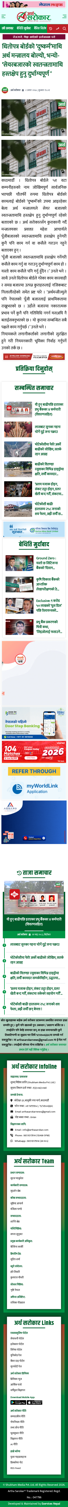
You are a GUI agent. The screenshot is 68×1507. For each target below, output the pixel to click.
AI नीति (13, 1444)
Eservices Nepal (51, 1503)
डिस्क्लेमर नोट (16, 1462)
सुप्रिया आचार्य (16, 1203)
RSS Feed (15, 1468)
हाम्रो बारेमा (15, 1451)
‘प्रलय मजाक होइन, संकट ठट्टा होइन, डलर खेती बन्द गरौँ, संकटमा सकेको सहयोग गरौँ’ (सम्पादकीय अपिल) (48, 489)
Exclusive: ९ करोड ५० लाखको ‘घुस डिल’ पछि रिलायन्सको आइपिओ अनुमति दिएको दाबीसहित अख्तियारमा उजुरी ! (49, 605)
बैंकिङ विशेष (40, 28)
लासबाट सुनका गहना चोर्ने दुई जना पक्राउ (48, 429)
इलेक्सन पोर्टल (17, 1344)
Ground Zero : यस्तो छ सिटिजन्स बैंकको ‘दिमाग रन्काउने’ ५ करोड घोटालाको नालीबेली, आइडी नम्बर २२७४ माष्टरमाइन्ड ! (48, 563)
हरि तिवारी (15, 1272)
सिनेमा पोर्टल (16, 1350)
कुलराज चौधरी (17, 1277)
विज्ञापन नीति (16, 1439)
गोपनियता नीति (17, 1422)
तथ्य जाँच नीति (17, 1427)
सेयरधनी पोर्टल (17, 1338)
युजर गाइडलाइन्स (18, 1457)
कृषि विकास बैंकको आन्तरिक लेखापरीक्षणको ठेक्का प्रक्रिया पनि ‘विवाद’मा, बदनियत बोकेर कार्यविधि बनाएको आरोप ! (49, 584)
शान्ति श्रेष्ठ (15, 1221)
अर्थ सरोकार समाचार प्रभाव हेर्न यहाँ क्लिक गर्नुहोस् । (42, 1047)
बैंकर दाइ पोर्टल (17, 1361)
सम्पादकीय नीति (17, 1416)
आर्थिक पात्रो (16, 1385)
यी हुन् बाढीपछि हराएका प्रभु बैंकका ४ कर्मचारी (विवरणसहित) (49, 409)
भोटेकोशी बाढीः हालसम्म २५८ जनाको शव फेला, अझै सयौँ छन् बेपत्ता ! (49, 509)
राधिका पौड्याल (17, 1302)
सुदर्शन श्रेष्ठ (15, 1191)
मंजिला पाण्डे (16, 1209)
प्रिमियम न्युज (16, 1379)
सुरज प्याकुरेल (16, 1178)
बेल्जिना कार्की (16, 1247)
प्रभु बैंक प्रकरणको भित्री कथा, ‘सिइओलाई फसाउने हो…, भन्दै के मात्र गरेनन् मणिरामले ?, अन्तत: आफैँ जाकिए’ (48, 627)
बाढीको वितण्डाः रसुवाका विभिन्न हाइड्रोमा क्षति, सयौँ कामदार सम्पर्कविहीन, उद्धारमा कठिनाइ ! (49, 469)
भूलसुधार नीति (17, 1433)
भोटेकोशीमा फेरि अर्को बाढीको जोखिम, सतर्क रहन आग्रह (48, 449)
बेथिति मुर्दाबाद (24, 28)
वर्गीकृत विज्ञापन (17, 1390)
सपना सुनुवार (16, 1234)
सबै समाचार (7, 28)
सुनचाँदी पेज (16, 1366)
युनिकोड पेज (15, 1355)
